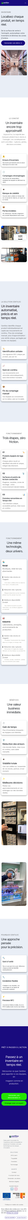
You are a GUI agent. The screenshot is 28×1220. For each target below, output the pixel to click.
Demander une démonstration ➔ (14, 1096)
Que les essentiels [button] (10, 1217)
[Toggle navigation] (25, 2)
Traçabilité (14, 1158)
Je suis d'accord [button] (21, 1217)
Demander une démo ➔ (13, 43)
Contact (14, 1172)
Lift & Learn (14, 1155)
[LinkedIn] (12, 1188)
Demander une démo (14, 1178)
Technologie (14, 1164)
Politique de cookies (12, 1212)
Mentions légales (14, 1181)
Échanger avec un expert (14, 1103)
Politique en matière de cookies (14, 1204)
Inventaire (14, 1161)
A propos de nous (14, 1175)
